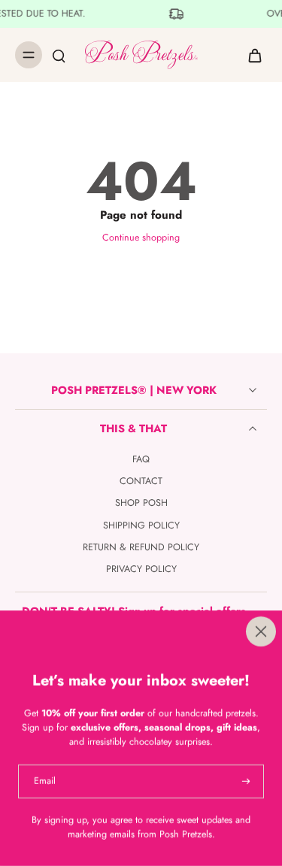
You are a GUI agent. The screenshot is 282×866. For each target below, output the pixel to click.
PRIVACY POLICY (141, 569)
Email (45, 781)
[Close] (141, 631)
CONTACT (141, 481)
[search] (58, 55)
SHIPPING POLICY (141, 525)
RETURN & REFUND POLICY (141, 547)
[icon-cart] (250, 55)
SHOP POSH (141, 503)
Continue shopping (141, 237)
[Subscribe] (244, 781)
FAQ (141, 459)
